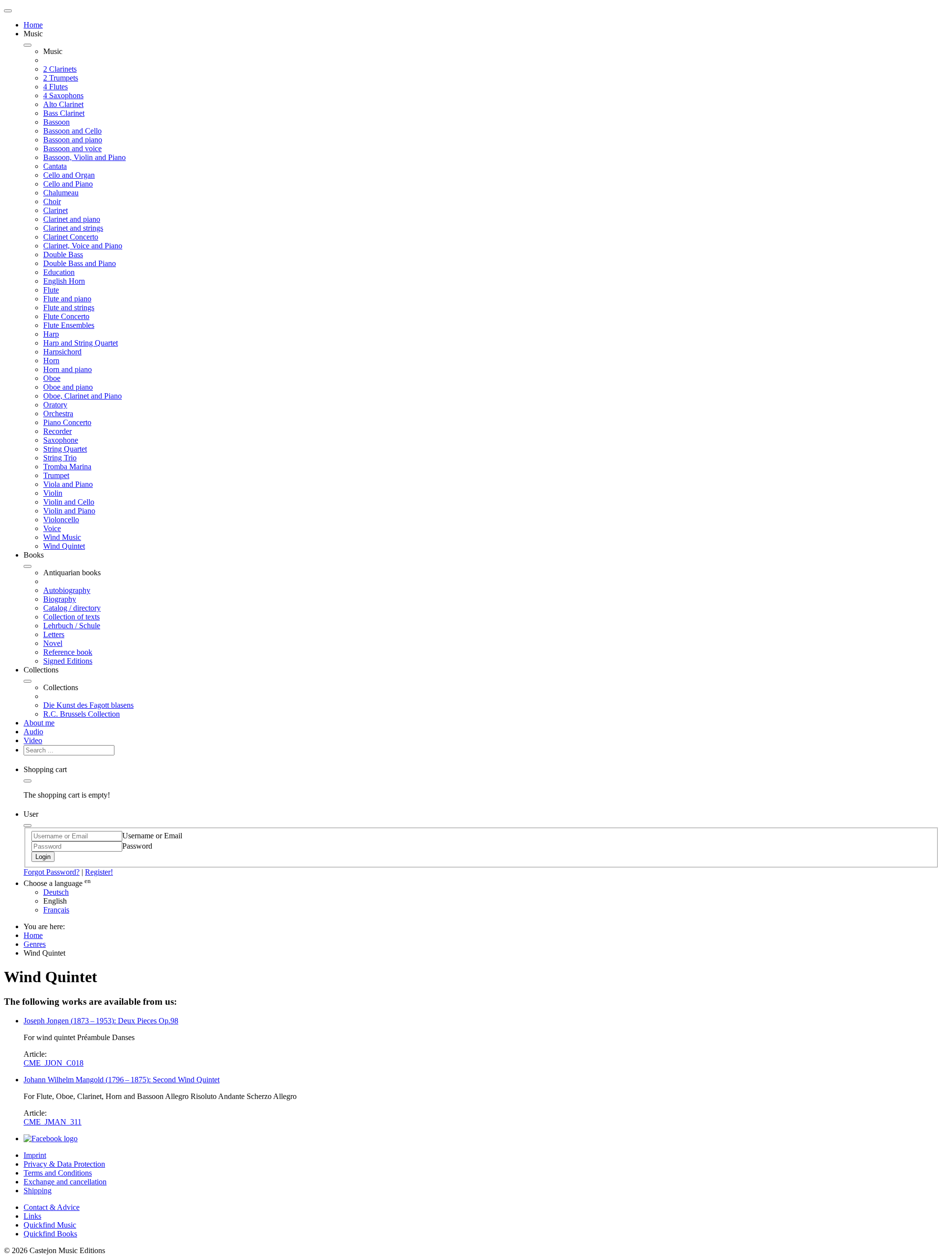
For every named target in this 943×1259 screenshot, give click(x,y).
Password (137, 846)
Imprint (35, 1155)
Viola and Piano (68, 484)
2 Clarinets (60, 69)
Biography (59, 599)
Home (33, 25)
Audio (33, 731)
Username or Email (152, 835)
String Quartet (65, 449)
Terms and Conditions (58, 1173)
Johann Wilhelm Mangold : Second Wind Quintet (122, 1079)
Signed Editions (67, 661)
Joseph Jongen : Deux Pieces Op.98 (101, 1021)
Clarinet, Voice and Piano (82, 245)
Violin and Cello (68, 502)
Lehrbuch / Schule (71, 625)
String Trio (60, 458)
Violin (52, 493)
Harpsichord (62, 352)
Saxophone (60, 440)
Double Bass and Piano (79, 263)
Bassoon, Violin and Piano (84, 157)
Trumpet (56, 475)
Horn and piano (67, 369)
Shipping (38, 1190)
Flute (51, 290)
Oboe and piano (68, 387)
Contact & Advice (52, 1207)
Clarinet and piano (71, 219)
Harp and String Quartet (80, 343)
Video (33, 740)
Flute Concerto (66, 316)
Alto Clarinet (63, 104)
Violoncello (61, 519)
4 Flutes (55, 86)
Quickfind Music (50, 1225)
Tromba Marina (67, 466)
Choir (52, 201)
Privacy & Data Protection (64, 1164)
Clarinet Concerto (70, 237)
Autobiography (66, 590)
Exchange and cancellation (65, 1182)
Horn (51, 360)
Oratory (55, 405)
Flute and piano (67, 299)
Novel (52, 643)
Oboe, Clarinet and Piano (82, 396)
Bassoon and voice (72, 148)
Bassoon (56, 122)
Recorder (57, 431)
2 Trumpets (60, 78)
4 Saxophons (63, 95)
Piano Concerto (67, 422)
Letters (53, 634)
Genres (35, 944)
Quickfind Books (50, 1234)
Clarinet (55, 210)
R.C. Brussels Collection (81, 714)
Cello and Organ (69, 175)
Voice (52, 528)
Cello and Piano (68, 184)
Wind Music (62, 537)
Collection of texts (71, 617)
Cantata (55, 166)
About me (39, 723)
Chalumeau (61, 192)
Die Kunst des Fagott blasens (88, 705)
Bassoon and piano (72, 139)
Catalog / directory (72, 608)
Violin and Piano (69, 511)
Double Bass (63, 254)
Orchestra (58, 413)
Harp (51, 334)
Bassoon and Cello (72, 131)
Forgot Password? (52, 872)
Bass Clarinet (63, 113)
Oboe (51, 378)
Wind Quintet (64, 546)
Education (59, 272)
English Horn (64, 281)
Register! (99, 872)
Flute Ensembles (68, 325)
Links (32, 1216)
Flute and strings (68, 307)
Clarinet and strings (73, 228)
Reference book (67, 652)
